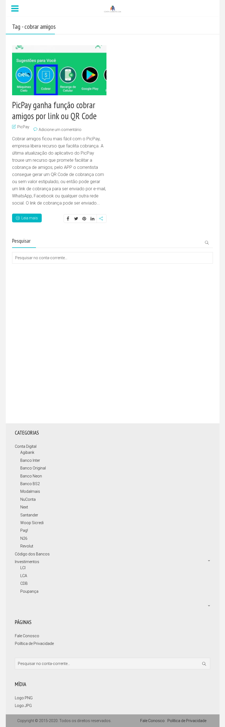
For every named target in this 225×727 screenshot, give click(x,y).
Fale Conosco (27, 636)
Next (24, 507)
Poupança (29, 591)
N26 (23, 538)
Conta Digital (25, 446)
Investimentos (27, 562)
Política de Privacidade (34, 643)
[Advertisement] (39, 285)
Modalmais (30, 491)
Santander (29, 515)
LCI (23, 568)
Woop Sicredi (32, 523)
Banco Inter (30, 460)
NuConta (28, 499)
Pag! (24, 530)
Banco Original (33, 468)
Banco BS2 (30, 484)
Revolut (26, 546)
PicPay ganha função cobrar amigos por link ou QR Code (54, 110)
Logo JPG (23, 705)
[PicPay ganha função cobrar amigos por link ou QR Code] (59, 70)
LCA (23, 576)
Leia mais (29, 218)
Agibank (27, 452)
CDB (24, 583)
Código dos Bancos (32, 554)
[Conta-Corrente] (112, 8)
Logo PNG (24, 698)
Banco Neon (31, 476)
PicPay (23, 127)
